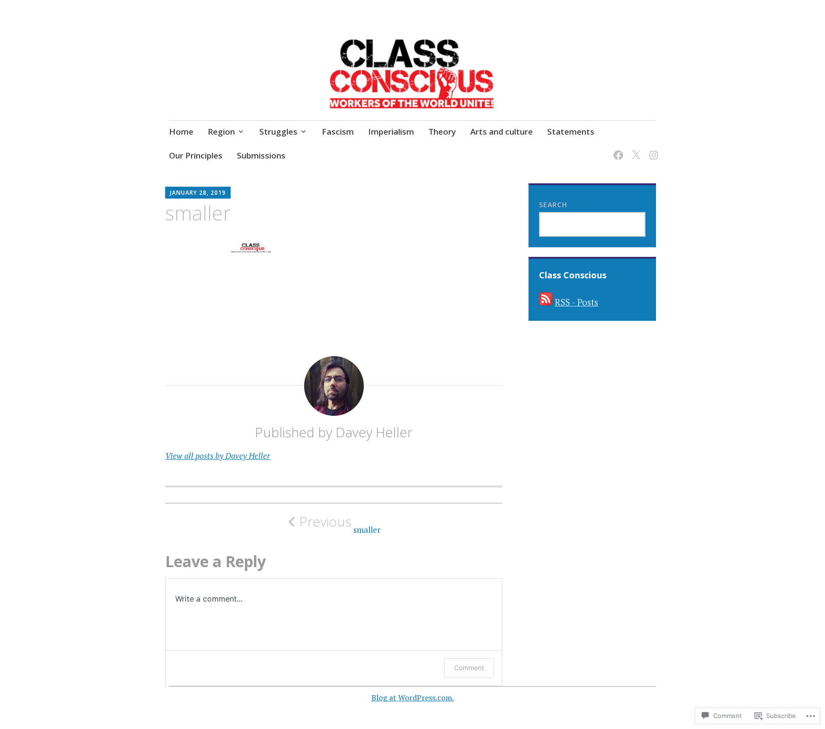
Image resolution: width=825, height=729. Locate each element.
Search (553, 204)
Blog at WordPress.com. (412, 697)
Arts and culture (501, 131)
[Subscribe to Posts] (545, 302)
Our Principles (195, 155)
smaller (340, 524)
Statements (570, 131)
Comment (469, 668)
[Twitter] (634, 149)
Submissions (261, 155)
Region (221, 131)
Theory (442, 131)
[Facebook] (617, 149)
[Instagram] (652, 149)
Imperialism (391, 131)
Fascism (338, 131)
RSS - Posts (576, 302)
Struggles (278, 131)
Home (181, 131)
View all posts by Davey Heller (217, 455)
